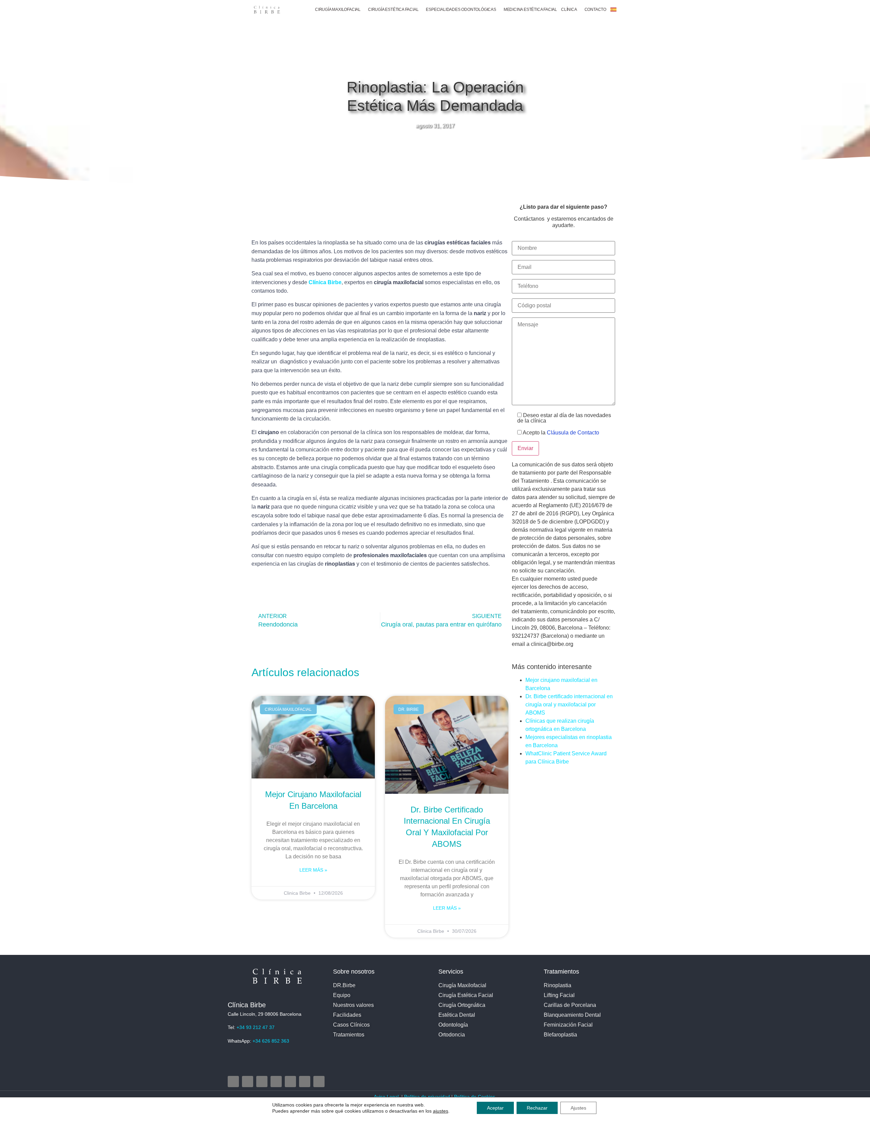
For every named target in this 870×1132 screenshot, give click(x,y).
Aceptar (495, 1108)
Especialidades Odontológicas (461, 9)
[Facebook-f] (247, 1081)
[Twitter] (261, 1081)
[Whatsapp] (319, 1081)
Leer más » (313, 870)
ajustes (440, 1111)
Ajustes (578, 1108)
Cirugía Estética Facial (393, 9)
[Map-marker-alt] (290, 1081)
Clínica (569, 9)
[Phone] (304, 1081)
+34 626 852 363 (271, 1041)
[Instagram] (233, 1081)
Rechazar (537, 1108)
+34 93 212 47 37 (256, 1027)
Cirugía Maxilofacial (338, 9)
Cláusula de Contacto (573, 432)
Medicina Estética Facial (530, 9)
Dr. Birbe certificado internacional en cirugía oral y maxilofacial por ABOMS (569, 704)
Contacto (595, 9)
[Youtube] (276, 1081)
